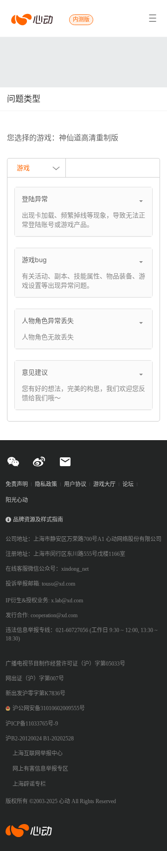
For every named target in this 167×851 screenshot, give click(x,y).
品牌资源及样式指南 (38, 519)
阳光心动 (17, 500)
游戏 (23, 168)
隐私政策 (46, 484)
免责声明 (17, 484)
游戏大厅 (104, 484)
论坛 (128, 484)
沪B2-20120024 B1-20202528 (40, 738)
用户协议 (75, 484)
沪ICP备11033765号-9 (32, 723)
